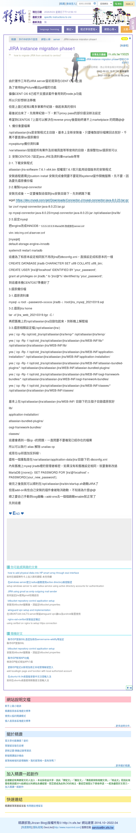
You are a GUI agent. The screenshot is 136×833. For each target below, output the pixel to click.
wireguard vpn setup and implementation (29, 610)
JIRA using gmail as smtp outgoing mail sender (32, 591)
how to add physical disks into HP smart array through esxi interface (43, 572)
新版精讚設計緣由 (14, 755)
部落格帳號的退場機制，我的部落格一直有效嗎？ (30, 760)
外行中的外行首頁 (28, 39)
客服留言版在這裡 (14, 745)
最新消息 (37, 22)
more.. (129, 3)
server (56, 39)
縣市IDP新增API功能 (18, 657)
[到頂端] (128, 687)
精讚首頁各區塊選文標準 (18, 710)
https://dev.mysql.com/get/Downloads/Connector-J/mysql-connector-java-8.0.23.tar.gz (72, 200)
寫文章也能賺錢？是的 (16, 740)
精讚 (62, 3)
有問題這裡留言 (35, 805)
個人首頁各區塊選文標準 (18, 720)
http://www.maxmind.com (67, 827)
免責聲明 (26, 827)
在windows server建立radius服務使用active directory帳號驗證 (40, 582)
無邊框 (124, 45)
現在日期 (37, 11)
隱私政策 (37, 827)
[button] (70, 29)
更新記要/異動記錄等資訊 (18, 750)
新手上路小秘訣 (13, 705)
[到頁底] (130, 38)
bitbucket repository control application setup (31, 600)
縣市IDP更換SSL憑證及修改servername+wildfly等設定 (36, 639)
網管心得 (45, 39)
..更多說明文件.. (122, 725)
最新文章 (37, 17)
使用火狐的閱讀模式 (15, 715)
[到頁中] (131, 687)
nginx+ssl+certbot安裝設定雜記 (24, 619)
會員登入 (71, 3)
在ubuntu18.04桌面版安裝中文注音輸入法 (29, 676)
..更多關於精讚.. (122, 765)
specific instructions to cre (57, 17)
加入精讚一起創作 (14, 786)
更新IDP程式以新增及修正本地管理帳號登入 (30, 667)
